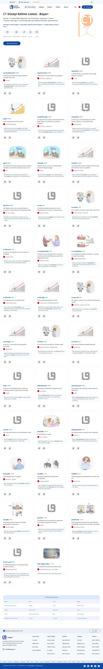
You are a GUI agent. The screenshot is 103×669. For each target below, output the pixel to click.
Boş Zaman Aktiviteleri (82, 618)
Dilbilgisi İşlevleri (81, 650)
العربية (32, 661)
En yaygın (49, 650)
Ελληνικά (84, 661)
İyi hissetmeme (32, 610)
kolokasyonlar (66, 643)
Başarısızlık (55, 610)
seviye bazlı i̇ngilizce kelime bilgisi (31, 24)
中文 (69, 661)
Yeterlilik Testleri (51, 647)
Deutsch (53, 661)
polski (78, 661)
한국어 (73, 661)
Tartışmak (55, 618)
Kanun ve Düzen (80, 605)
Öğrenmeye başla (11, 43)
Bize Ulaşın (35, 647)
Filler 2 (30, 601)
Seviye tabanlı (51, 640)
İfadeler (64, 636)
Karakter (31, 605)
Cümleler (79, 640)
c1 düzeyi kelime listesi (50, 24)
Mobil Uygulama (24, 2)
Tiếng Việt (23, 661)
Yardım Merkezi (36, 650)
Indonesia (47, 661)
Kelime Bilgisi (14, 24)
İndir (95, 631)
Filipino (36, 661)
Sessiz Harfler (95, 647)
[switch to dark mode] (91, 2)
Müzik (54, 605)
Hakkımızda (35, 643)
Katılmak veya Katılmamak (10, 605)
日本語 (65, 661)
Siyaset (78, 610)
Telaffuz (94, 636)
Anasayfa (6, 24)
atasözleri (64, 650)
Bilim (54, 614)
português (59, 661)
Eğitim (6, 601)
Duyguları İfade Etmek (34, 614)
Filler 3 (6, 614)
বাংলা (92, 661)
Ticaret (54, 601)
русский (10, 661)
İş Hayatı (31, 618)
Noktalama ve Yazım (81, 643)
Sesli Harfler (95, 643)
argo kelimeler (66, 640)
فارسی (41, 661)
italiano (4, 661)
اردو (88, 661)
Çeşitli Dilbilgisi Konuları (81, 647)
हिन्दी (28, 661)
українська (16, 661)
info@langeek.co (10, 649)
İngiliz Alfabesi (96, 640)
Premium (37, 2)
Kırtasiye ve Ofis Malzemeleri (11, 618)
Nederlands (97, 661)
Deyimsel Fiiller (66, 647)
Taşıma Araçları (80, 614)
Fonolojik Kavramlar (96, 650)
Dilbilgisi (79, 636)
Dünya (6, 610)
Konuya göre (50, 643)
